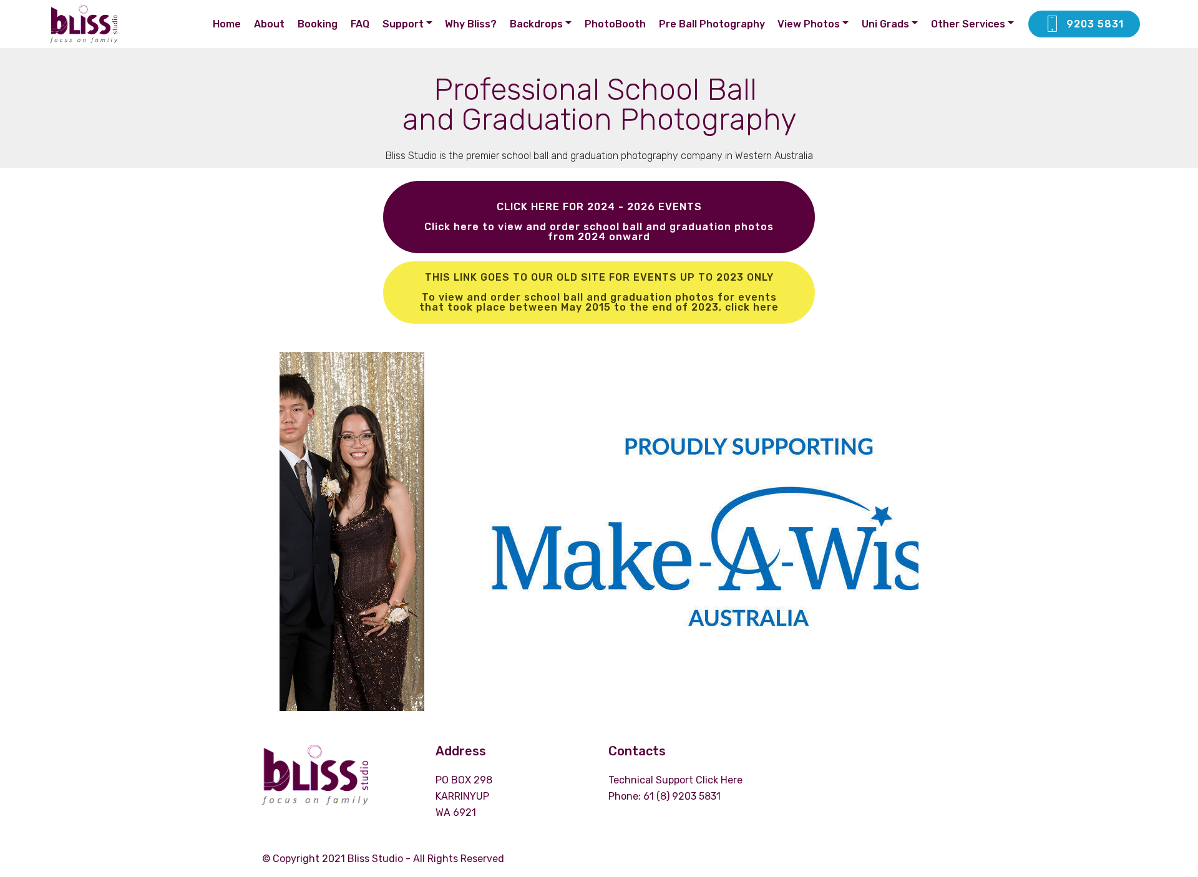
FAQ (360, 24)
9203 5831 (1095, 24)
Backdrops (536, 24)
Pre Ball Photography (712, 24)
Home (227, 24)
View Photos (808, 24)
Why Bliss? (471, 24)
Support (403, 24)
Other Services (968, 24)
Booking (318, 24)
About (269, 24)
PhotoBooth (615, 24)
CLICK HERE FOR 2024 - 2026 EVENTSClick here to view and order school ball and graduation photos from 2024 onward (599, 222)
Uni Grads (885, 24)
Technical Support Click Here (676, 780)
